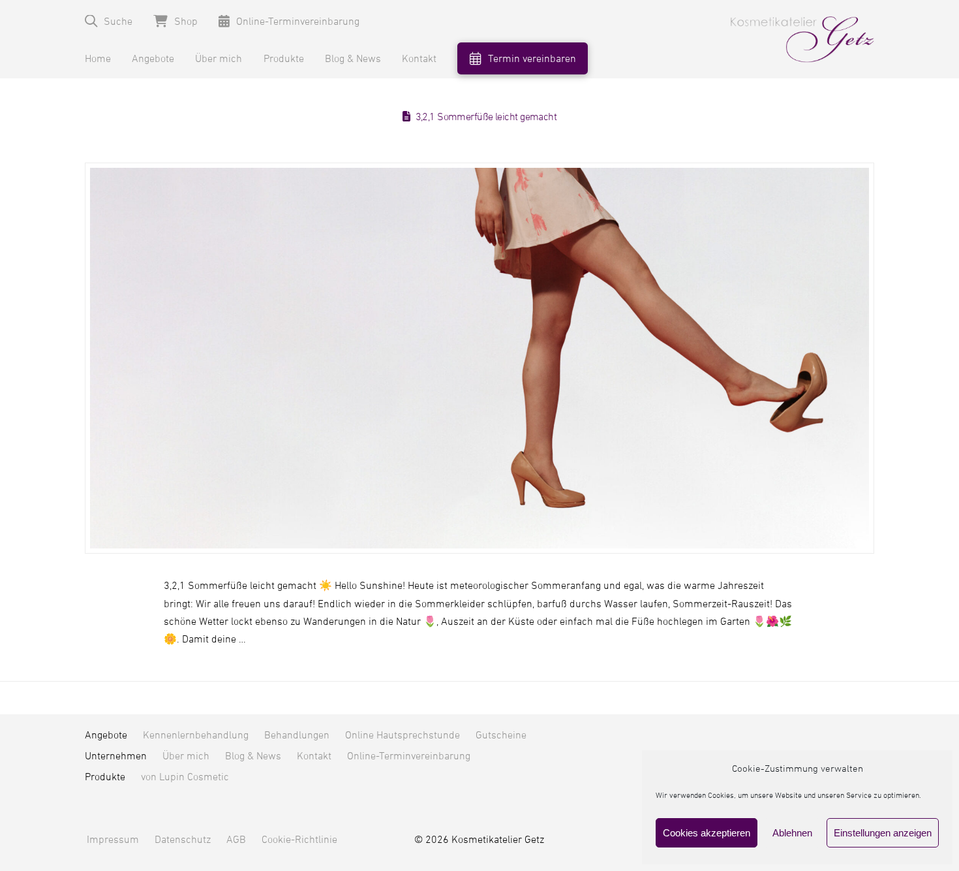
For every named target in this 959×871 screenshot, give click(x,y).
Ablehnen (792, 832)
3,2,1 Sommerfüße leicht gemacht (486, 117)
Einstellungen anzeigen (883, 832)
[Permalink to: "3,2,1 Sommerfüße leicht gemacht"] (479, 358)
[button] (108, 21)
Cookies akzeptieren (706, 832)
